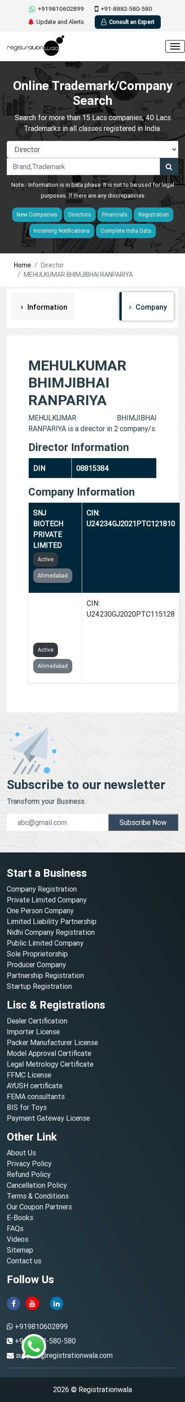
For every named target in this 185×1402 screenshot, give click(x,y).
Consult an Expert (131, 22)
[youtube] (32, 1302)
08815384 (92, 468)
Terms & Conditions (38, 1195)
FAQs (15, 1228)
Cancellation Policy (37, 1185)
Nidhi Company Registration (51, 932)
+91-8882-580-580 (126, 9)
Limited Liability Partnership (52, 921)
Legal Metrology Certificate (50, 1063)
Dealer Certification (37, 1020)
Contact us (24, 1260)
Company (150, 306)
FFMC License (29, 1074)
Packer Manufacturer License (52, 1042)
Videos (17, 1239)
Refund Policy (29, 1174)
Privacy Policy (29, 1163)
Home (22, 265)
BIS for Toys (27, 1107)
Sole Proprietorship (37, 953)
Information (46, 306)
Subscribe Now (143, 822)
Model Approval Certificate (49, 1053)
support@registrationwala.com (64, 1355)
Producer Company (36, 964)
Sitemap (20, 1249)
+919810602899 (61, 9)
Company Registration (42, 888)
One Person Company (40, 910)
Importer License (33, 1031)
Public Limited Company (45, 942)
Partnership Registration (45, 975)
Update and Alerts (60, 22)
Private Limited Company (47, 899)
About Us (21, 1152)
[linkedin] (56, 1302)
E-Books (20, 1217)
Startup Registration (39, 986)
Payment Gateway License (48, 1118)
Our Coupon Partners (39, 1206)
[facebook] (13, 1302)
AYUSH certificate (34, 1085)
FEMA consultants (36, 1096)
